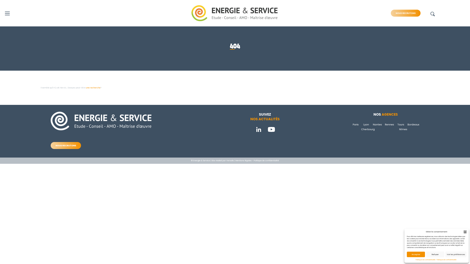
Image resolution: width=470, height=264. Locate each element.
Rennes (389, 124)
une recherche (93, 87)
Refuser (435, 254)
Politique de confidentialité (425, 260)
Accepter (416, 254)
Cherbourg (368, 129)
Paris (356, 124)
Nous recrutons (406, 13)
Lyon (366, 124)
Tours (400, 124)
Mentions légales (243, 160)
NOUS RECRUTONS (66, 145)
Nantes (377, 124)
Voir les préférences (456, 254)
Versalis (230, 160)
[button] (465, 232)
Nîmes (403, 129)
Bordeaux (413, 124)
